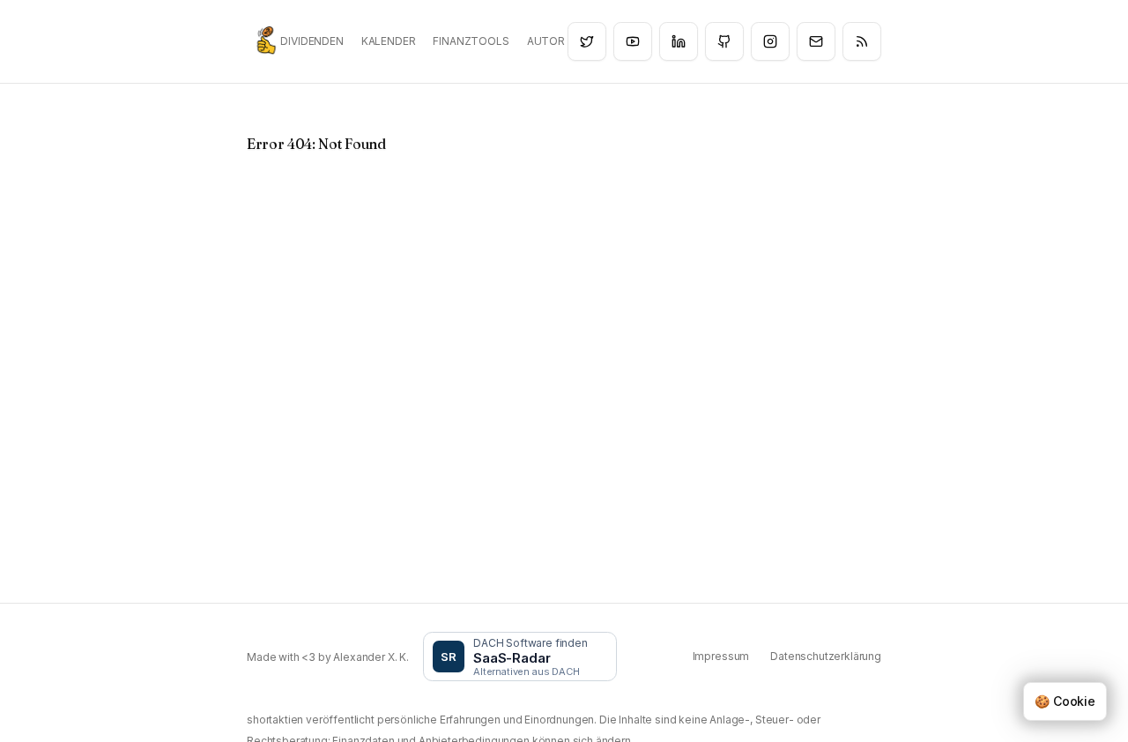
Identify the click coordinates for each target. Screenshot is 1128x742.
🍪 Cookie (1065, 701)
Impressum (721, 656)
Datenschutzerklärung (825, 656)
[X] (587, 41)
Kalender (388, 41)
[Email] (816, 41)
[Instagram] (770, 41)
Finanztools (470, 41)
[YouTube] (632, 41)
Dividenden (311, 41)
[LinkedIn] (678, 41)
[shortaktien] (266, 40)
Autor (546, 41)
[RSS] (861, 41)
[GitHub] (724, 41)
